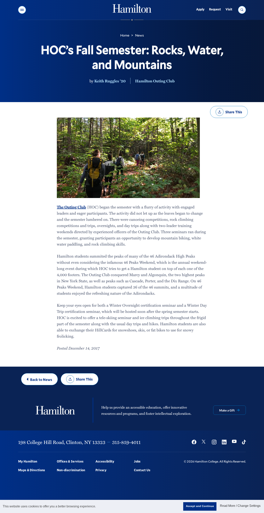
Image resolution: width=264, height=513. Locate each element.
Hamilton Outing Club (155, 81)
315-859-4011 (126, 442)
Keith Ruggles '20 (110, 81)
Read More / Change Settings (240, 505)
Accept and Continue (200, 506)
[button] (22, 10)
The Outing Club (71, 207)
